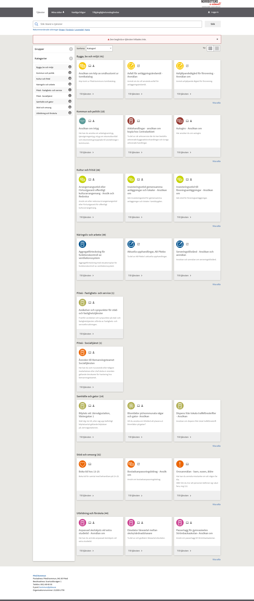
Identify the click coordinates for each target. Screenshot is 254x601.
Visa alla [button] (216, 102)
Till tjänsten (85, 93)
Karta (87, 29)
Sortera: (81, 48)
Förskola (69, 29)
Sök (213, 24)
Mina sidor (56, 12)
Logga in (213, 12)
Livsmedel (79, 29)
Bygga (62, 29)
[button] (71, 49)
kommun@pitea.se (47, 587)
